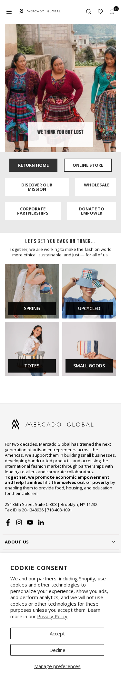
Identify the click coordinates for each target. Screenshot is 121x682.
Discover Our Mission (36, 187)
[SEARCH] (89, 11)
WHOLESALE (96, 185)
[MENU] (9, 11)
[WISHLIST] (100, 11)
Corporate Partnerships (32, 211)
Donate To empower (91, 211)
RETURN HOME (33, 165)
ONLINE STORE (88, 165)
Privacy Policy (52, 616)
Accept (57, 633)
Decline (57, 650)
